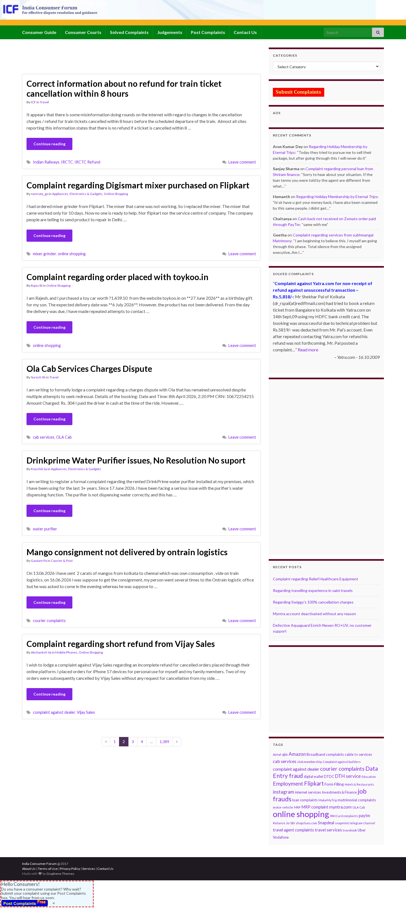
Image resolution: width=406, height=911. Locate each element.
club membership (309, 762)
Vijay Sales (86, 712)
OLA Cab (64, 437)
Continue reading (49, 143)
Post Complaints (208, 32)
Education (369, 776)
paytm (364, 815)
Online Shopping (116, 194)
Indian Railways (46, 162)
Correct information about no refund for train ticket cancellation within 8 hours (124, 88)
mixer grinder (44, 253)
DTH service (348, 776)
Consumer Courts (83, 32)
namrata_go (39, 194)
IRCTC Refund (87, 162)
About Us (29, 869)
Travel (44, 102)
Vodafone (281, 837)
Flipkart (314, 783)
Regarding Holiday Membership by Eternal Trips (337, 196)
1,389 (164, 741)
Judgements (169, 32)
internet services (308, 792)
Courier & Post (62, 561)
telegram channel (362, 823)
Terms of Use (48, 869)
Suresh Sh (38, 377)
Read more (308, 349)
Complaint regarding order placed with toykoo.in (118, 277)
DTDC (329, 776)
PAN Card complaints (344, 816)
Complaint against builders (342, 761)
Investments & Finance (339, 792)
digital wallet (313, 777)
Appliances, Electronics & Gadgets (77, 194)
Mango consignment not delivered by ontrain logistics (127, 552)
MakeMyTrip (327, 800)
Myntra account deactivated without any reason (314, 613)
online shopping (72, 253)
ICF (33, 102)
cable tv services (358, 754)
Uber (362, 830)
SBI (292, 823)
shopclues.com (306, 823)
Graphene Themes (60, 873)
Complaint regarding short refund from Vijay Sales (121, 644)
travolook (350, 830)
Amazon (297, 754)
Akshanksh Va (41, 652)
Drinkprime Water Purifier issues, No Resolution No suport (136, 460)
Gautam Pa (39, 561)
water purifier (45, 528)
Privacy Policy (70, 869)
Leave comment (242, 162)
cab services (43, 437)
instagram (283, 792)
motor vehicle (283, 807)
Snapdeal (326, 822)
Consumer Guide (39, 32)
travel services (328, 829)
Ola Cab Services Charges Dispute (89, 368)
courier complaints (49, 620)
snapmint (342, 823)
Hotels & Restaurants (359, 784)
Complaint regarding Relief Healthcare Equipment (315, 578)
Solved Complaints (129, 32)
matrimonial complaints (357, 800)
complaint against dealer (54, 712)
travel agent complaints (293, 830)
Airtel (277, 754)
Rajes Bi (37, 285)
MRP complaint (314, 807)
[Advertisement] (122, 60)
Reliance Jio (281, 823)
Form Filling (334, 784)
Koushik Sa (39, 469)
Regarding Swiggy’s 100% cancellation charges (313, 602)
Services (88, 869)
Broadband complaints (325, 754)
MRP (297, 807)
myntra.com (340, 806)
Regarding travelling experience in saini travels (313, 590)
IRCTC (67, 162)
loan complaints (305, 800)
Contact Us (245, 32)
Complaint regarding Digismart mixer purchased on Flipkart (138, 185)
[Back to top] (393, 898)
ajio (285, 754)
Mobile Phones (66, 652)
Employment (288, 783)
